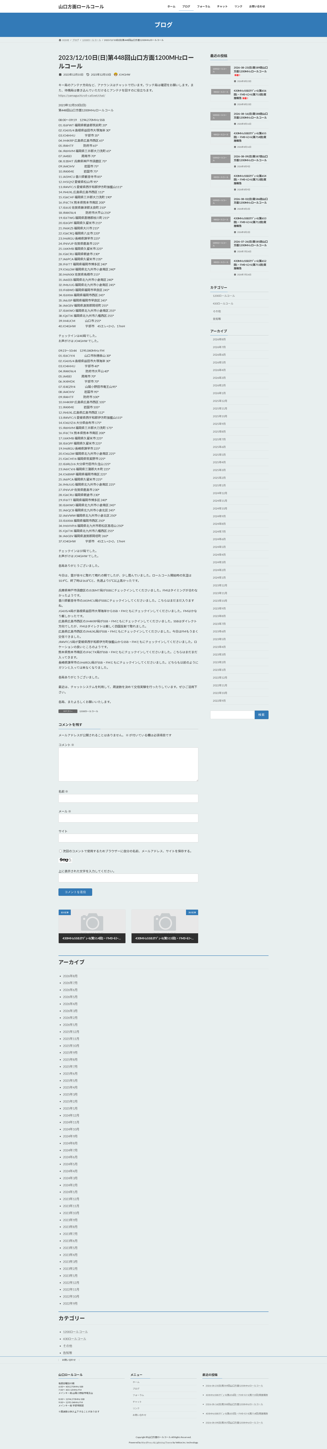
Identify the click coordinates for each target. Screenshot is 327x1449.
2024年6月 (219, 539)
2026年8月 (219, 339)
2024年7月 (219, 531)
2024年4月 (219, 554)
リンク (136, 1408)
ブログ (136, 1388)
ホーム (136, 1381)
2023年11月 (220, 593)
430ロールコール (223, 303)
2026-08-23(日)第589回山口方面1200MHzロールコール (251, 71)
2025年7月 (219, 439)
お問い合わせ (69, 1359)
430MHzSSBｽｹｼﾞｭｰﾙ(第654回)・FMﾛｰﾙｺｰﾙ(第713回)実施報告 (250, 179)
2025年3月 (219, 470)
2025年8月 (219, 431)
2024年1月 (219, 577)
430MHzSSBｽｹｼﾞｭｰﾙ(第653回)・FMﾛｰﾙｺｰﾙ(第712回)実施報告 (250, 222)
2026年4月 (219, 370)
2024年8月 (219, 523)
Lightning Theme (163, 1442)
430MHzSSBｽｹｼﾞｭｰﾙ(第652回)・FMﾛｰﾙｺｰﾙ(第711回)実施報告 (250, 264)
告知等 (217, 318)
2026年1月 (219, 393)
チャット (137, 1401)
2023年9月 (219, 608)
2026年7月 (219, 347)
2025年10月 (220, 416)
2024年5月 (219, 546)
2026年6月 (219, 354)
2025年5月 (219, 454)
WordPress (147, 1442)
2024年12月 (220, 493)
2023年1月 (219, 670)
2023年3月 (219, 654)
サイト (63, 831)
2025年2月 (219, 477)
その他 (217, 311)
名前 (63, 791)
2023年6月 (219, 631)
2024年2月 (219, 570)
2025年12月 (220, 400)
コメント (66, 745)
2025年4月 (219, 462)
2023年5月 (219, 639)
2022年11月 (220, 685)
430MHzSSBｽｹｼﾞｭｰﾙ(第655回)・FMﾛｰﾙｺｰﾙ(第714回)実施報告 (250, 137)
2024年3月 (219, 562)
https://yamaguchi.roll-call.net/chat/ (81, 95)
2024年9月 (219, 516)
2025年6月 (219, 446)
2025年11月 (220, 408)
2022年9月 (219, 700)
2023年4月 (219, 646)
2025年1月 (219, 485)
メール (64, 811)
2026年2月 (219, 385)
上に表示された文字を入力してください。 (87, 871)
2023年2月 (219, 662)
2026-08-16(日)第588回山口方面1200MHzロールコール (234, 1404)
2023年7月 (219, 623)
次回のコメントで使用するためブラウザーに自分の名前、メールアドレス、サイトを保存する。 (128, 851)
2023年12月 (220, 585)
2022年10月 (220, 692)
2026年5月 (219, 362)
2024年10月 (220, 508)
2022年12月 (220, 677)
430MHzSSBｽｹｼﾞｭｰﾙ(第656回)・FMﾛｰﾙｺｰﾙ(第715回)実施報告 (250, 94)
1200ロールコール (88, 711)
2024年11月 (220, 500)
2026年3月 (219, 377)
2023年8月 (219, 616)
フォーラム (138, 1395)
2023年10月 (220, 600)
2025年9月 (219, 424)
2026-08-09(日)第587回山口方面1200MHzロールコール (234, 1422)
